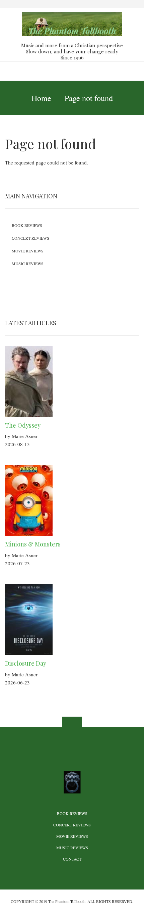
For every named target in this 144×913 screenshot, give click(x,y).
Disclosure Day (25, 663)
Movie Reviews (28, 250)
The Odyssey (23, 425)
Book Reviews (27, 225)
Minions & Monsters (33, 544)
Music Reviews (28, 263)
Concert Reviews (30, 238)
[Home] (72, 23)
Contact (72, 859)
